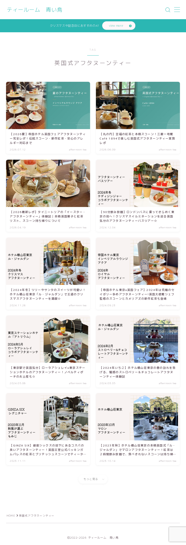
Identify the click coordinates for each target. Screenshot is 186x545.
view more (116, 26)
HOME (11, 516)
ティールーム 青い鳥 (34, 10)
